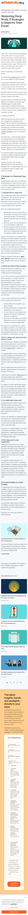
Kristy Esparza (5, 32)
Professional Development (10, 10)
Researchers (20, 375)
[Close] (26, 897)
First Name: (11, 749)
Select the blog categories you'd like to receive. (14, 762)
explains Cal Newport (7, 131)
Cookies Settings (14, 907)
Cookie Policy (13, 904)
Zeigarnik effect (11, 348)
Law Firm (11, 12)
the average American (14, 77)
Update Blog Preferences (14, 884)
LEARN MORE (5, 554)
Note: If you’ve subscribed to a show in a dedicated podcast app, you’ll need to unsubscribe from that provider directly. (14, 849)
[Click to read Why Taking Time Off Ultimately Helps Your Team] (14, 637)
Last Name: (11, 755)
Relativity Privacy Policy (13, 873)
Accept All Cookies (14, 912)
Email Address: (12, 744)
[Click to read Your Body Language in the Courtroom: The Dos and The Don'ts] (14, 662)
